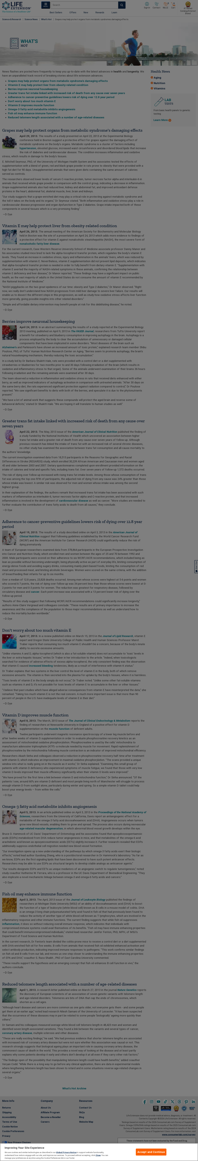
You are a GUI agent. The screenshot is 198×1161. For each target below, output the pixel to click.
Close (98, 1155)
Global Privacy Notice (66, 1152)
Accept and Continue (151, 1152)
